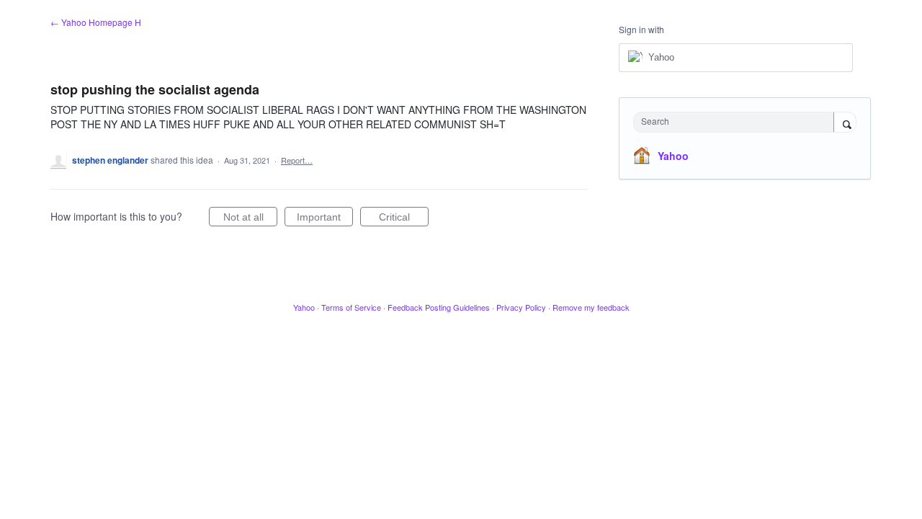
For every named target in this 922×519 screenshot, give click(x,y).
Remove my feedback (591, 307)
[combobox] (737, 122)
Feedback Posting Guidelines (439, 307)
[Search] (844, 123)
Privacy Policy (521, 307)
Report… (297, 160)
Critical (404, 218)
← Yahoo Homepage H (95, 22)
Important (325, 218)
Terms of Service (351, 307)
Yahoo (673, 155)
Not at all (250, 218)
